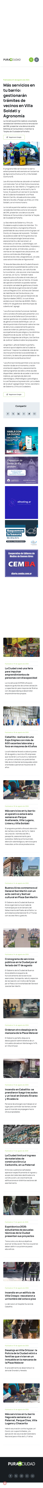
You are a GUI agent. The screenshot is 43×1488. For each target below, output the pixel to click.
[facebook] (10, 1476)
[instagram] (21, 1476)
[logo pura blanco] (21, 1462)
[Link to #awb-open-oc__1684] (36, 59)
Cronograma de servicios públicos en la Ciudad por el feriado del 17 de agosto (21, 962)
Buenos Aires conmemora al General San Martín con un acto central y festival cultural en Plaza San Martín (21, 892)
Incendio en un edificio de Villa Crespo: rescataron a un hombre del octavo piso (20, 1295)
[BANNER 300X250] (21, 428)
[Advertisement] (21, 26)
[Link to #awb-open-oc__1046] (31, 59)
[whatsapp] (27, 1476)
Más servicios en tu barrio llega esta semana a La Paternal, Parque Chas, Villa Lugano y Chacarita (21, 1418)
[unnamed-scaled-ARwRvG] (21, 142)
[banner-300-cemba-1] (21, 550)
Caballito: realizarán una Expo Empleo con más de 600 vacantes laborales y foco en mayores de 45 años (21, 741)
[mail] (32, 1476)
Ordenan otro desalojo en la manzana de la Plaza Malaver (21, 1031)
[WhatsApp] (24, 413)
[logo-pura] (12, 59)
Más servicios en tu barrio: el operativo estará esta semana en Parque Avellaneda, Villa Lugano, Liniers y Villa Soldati (20, 817)
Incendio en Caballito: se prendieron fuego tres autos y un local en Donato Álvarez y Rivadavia (21, 1094)
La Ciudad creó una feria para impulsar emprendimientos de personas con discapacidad (21, 673)
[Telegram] (29, 413)
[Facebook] (8, 413)
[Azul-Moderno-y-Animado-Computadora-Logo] (21, 487)
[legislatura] (21, 457)
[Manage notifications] (5, 1483)
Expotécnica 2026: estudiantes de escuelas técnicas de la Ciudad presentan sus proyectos (19, 1231)
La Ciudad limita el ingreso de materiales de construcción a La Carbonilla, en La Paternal (20, 1160)
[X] (13, 413)
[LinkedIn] (18, 413)
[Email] (34, 413)
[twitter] (16, 1476)
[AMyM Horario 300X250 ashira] (21, 521)
